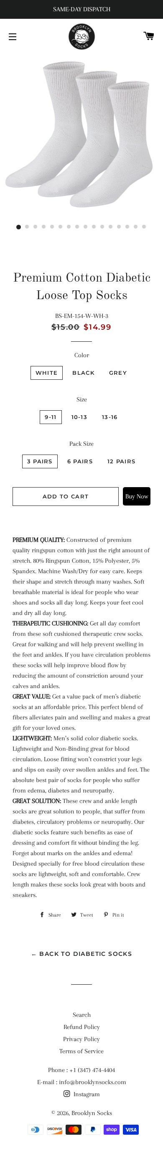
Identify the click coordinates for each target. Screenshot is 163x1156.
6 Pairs (80, 461)
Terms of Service (81, 1051)
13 (119, 227)
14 (127, 227)
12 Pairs (121, 461)
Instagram (86, 1094)
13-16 (110, 417)
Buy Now (136, 496)
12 (111, 227)
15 (136, 227)
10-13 (79, 417)
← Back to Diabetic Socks (81, 954)
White (47, 372)
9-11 (50, 417)
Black (83, 372)
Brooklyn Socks (91, 1113)
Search (82, 1015)
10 (94, 227)
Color (81, 355)
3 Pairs (40, 461)
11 (102, 227)
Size (81, 399)
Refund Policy (82, 1027)
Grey (118, 372)
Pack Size (81, 443)
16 (144, 227)
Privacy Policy (81, 1039)
